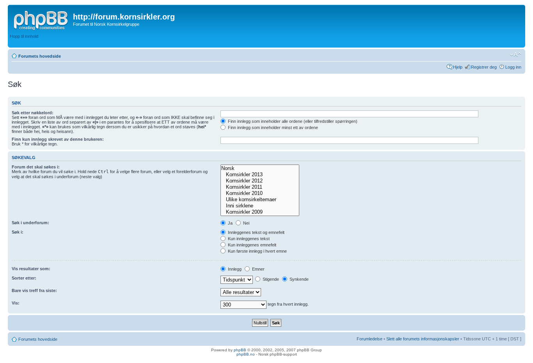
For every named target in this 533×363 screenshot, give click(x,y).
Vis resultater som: (31, 268)
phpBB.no (245, 354)
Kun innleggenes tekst (248, 238)
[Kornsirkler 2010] (259, 193)
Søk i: (17, 232)
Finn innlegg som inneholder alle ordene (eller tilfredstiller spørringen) (292, 121)
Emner (258, 269)
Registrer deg (484, 67)
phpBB (240, 350)
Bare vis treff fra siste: (34, 290)
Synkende (298, 279)
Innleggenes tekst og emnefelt (255, 232)
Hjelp (457, 67)
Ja (230, 223)
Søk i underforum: (30, 222)
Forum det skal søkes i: (36, 167)
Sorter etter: (24, 278)
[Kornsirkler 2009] (259, 212)
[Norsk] (259, 168)
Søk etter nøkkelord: (32, 112)
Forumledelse (369, 338)
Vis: (16, 303)
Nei (245, 223)
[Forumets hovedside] (41, 19)
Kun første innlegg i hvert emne (257, 251)
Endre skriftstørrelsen (515, 54)
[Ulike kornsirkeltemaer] (259, 200)
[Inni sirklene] (259, 206)
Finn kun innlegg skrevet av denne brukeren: (58, 139)
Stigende (270, 279)
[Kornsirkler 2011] (259, 187)
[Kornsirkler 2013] (259, 175)
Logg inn (513, 67)
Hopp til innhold (24, 36)
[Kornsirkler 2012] (259, 181)
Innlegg (234, 269)
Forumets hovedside (39, 56)
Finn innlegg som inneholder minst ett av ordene (272, 127)
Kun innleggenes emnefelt (251, 245)
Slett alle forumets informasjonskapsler (422, 338)
